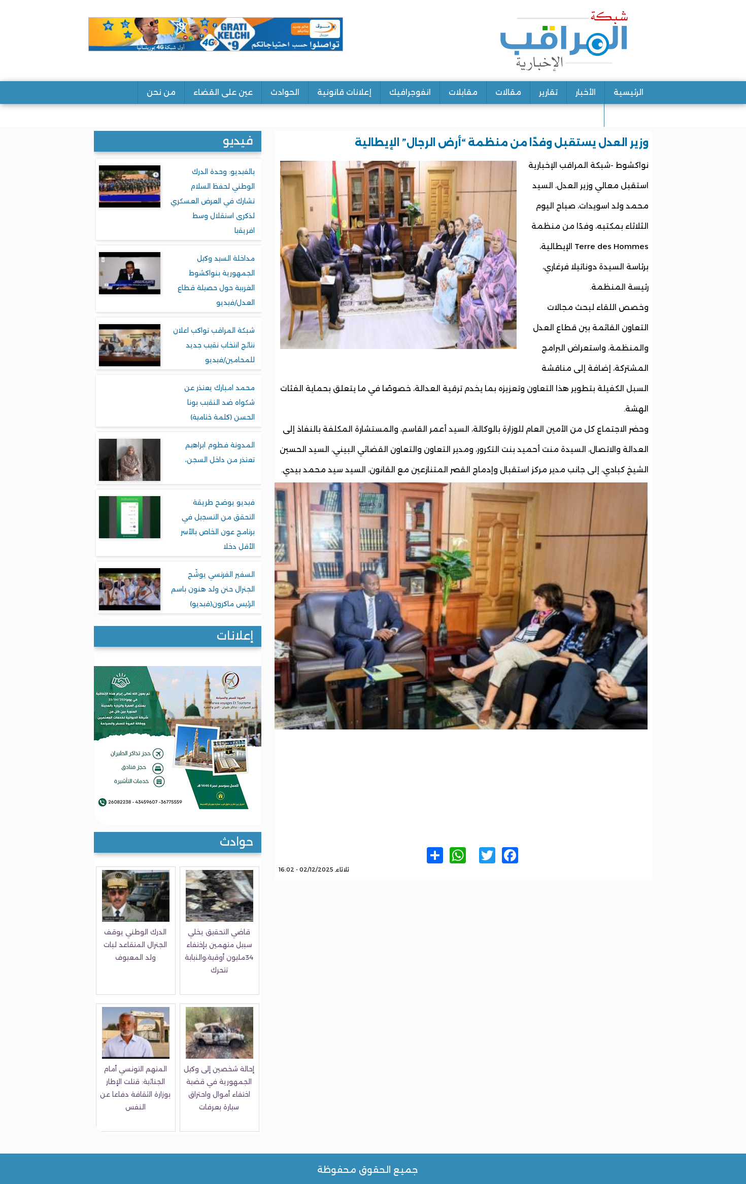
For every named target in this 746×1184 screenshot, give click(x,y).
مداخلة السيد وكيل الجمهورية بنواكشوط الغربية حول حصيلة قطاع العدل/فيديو (216, 280)
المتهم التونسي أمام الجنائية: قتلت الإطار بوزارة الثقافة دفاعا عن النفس (135, 1088)
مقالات (508, 92)
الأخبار (585, 92)
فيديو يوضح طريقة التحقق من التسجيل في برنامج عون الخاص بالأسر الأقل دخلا (218, 524)
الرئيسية (628, 92)
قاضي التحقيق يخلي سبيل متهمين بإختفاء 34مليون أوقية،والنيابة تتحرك (219, 951)
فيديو (238, 141)
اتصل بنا (628, 115)
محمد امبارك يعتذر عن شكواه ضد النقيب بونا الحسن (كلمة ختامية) (219, 402)
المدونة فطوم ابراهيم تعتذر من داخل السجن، (220, 452)
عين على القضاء (223, 92)
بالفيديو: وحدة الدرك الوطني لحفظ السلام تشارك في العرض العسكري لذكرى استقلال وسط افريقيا (213, 200)
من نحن (161, 92)
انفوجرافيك (410, 92)
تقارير (548, 92)
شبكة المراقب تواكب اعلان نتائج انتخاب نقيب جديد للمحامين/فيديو (214, 345)
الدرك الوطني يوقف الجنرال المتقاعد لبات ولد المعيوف (135, 944)
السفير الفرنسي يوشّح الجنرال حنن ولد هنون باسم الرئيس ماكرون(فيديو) (213, 589)
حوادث (236, 842)
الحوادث (284, 92)
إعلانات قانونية (344, 92)
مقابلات (463, 92)
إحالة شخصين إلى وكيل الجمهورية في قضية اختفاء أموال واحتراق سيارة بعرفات (219, 1088)
